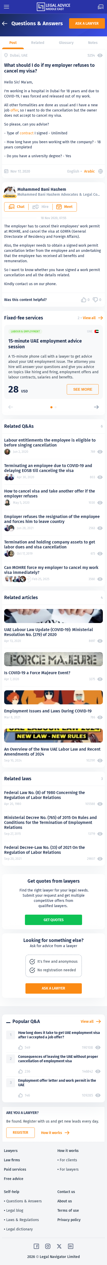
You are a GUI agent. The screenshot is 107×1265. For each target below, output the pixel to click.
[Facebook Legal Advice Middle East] (36, 1246)
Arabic (89, 171)
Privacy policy (69, 1219)
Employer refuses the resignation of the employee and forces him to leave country (52, 519)
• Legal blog (13, 1210)
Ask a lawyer (87, 23)
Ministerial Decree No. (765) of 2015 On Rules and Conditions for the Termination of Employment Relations (50, 822)
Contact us (66, 1191)
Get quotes (54, 919)
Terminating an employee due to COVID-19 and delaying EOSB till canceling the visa (48, 468)
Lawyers (11, 1150)
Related (37, 42)
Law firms (12, 1160)
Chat (20, 206)
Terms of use (68, 1210)
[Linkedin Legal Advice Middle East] (70, 1246)
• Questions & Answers (23, 1201)
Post (13, 42)
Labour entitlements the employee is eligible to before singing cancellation (50, 443)
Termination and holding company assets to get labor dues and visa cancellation (49, 544)
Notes (93, 42)
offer (14, 110)
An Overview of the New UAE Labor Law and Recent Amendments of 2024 (52, 752)
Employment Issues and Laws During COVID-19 (48, 711)
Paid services (15, 1169)
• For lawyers (68, 1169)
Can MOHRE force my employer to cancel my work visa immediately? (51, 570)
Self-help (11, 1191)
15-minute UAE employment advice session (45, 344)
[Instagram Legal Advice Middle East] (47, 1246)
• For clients (67, 1160)
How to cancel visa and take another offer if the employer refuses (49, 494)
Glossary (66, 42)
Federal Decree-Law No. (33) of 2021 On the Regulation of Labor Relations (44, 850)
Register (20, 1132)
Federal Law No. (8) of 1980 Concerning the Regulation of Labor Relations (44, 795)
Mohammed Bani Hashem (41, 189)
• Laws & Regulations (21, 1219)
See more (82, 389)
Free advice (13, 1178)
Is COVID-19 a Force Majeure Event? (37, 672)
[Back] (6, 23)
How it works (51, 1132)
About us (64, 1201)
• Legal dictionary (18, 1229)
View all (89, 318)
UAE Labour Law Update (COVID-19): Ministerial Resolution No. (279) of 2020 (48, 632)
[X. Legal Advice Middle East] (59, 1246)
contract (27, 133)
